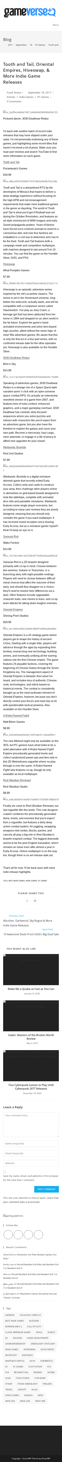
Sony (8, 1378)
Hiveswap (9, 264)
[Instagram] (28, 1234)
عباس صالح (8, 1283)
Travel (9, 1389)
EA (6, 1338)
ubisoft (22, 1389)
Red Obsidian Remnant (17, 780)
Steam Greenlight (27, 1383)
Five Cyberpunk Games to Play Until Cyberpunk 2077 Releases (31, 1086)
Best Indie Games (17, 880)
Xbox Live (25, 1401)
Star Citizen (22, 1378)
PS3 (49, 1366)
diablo (51, 1332)
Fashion (17, 1338)
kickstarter (47, 1349)
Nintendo (27, 1355)
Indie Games (26, 97)
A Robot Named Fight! (16, 715)
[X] (8, 1234)
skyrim (51, 1372)
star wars (40, 1378)
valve (34, 1389)
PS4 (7, 1372)
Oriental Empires (13, 609)
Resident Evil (21, 1372)
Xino (5, 1274)
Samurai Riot (11, 536)
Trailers (47, 1383)
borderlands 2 (13, 1326)
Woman (28, 1395)
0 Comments (14, 101)
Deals (39, 1332)
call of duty (34, 1326)
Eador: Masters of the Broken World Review (31, 1036)
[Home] (4, 44)
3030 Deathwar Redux (16, 357)
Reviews (38, 1372)
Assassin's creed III (30, 1315)
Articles (11, 97)
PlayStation (35, 1366)
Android (10, 1315)
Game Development (37, 1338)
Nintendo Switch (14, 1361)
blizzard (34, 1320)
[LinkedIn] (38, 1234)
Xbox (40, 1395)
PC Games (43, 97)
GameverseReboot (15, 1343)
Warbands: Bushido (14, 447)
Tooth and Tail (11, 162)
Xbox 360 (10, 1401)
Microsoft (11, 1355)
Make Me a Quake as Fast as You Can (31, 989)
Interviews (30, 1349)
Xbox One (40, 1401)
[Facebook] (18, 1234)
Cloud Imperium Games (18, 1332)
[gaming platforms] (13, 1215)
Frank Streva (14, 92)
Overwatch (46, 1361)
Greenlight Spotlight (43, 1343)
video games (12, 1395)
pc (6, 1366)
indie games (31, 880)
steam (8, 1383)
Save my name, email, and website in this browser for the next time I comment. (31, 1178)
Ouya (32, 1361)
